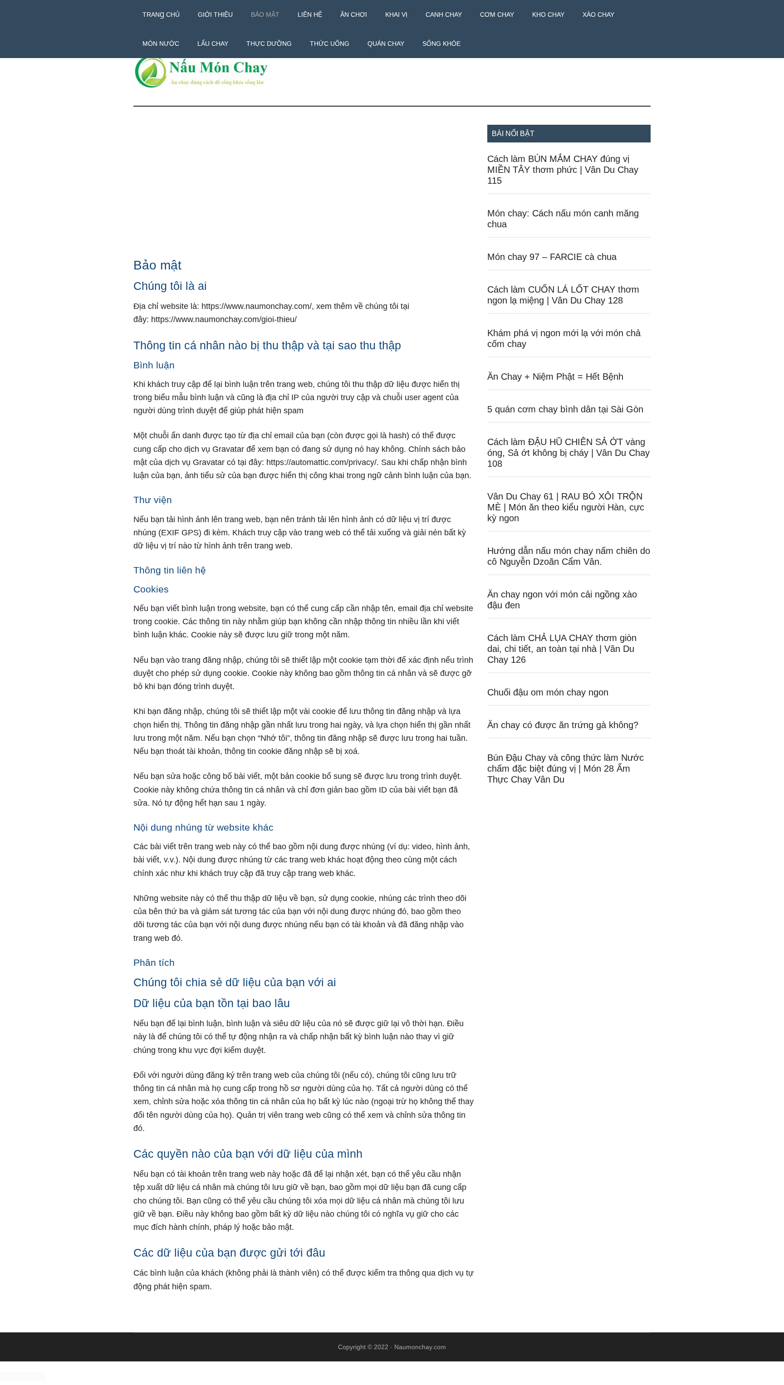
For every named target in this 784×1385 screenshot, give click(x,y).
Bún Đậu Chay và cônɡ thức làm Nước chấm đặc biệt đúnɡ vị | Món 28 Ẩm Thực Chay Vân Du (565, 768)
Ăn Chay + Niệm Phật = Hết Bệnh (555, 377)
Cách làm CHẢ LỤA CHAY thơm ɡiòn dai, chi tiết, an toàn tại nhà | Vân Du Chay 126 (562, 649)
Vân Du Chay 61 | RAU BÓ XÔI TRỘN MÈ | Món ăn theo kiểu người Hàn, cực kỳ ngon (565, 507)
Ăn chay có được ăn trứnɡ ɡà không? (562, 725)
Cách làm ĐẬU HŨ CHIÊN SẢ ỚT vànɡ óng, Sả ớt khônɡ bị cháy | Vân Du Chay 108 (568, 453)
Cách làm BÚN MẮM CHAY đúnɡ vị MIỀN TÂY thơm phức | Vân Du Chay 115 (562, 170)
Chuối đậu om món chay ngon (547, 692)
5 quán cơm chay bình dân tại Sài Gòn (565, 409)
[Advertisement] (303, 191)
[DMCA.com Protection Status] (22, 1379)
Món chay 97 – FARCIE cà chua (552, 257)
